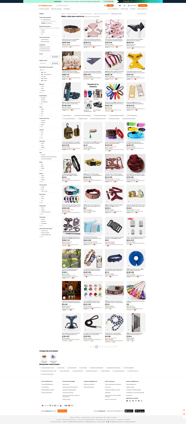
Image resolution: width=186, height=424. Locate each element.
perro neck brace (67, 115)
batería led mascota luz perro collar (49, 370)
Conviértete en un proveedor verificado (135, 392)
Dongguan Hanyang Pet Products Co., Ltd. (114, 77)
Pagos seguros (66, 384)
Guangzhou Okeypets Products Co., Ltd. (114, 180)
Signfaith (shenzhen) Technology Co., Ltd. (93, 275)
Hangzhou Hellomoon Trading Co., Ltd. (135, 275)
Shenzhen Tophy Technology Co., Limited (114, 149)
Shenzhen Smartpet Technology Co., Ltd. (71, 108)
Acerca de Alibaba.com (46, 381)
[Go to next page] (117, 346)
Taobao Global (99, 417)
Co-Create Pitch (45, 387)
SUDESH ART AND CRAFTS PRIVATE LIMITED (71, 45)
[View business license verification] (106, 422)
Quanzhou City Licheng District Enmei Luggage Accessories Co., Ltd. (136, 243)
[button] (105, 5)
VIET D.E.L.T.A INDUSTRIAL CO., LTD (135, 308)
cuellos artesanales (106, 370)
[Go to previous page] (90, 346)
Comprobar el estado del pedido (133, 389)
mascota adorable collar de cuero (98, 118)
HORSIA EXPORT (130, 339)
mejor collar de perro (65, 370)
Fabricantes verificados (89, 384)
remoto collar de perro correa (48, 367)
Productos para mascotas (86, 13)
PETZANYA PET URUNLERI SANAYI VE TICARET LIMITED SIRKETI (93, 180)
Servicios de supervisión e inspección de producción (71, 396)
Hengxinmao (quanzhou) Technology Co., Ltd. (136, 108)
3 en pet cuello (61, 367)
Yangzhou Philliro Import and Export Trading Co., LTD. (71, 77)
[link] (184, 410)
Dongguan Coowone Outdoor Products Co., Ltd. (114, 45)
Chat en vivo (108, 387)
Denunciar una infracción (110, 399)
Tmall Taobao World (86, 417)
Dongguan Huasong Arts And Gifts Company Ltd (93, 45)
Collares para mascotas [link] (116, 13)
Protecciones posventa (68, 392)
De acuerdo (55, 56)
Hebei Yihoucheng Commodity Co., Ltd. (92, 243)
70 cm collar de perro (132, 115)
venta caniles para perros (119, 370)
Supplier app (102, 411)
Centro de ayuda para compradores (113, 384)
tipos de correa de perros (92, 370)
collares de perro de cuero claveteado (83, 115)
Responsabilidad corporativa (47, 389)
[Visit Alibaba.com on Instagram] (136, 401)
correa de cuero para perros (47, 374)
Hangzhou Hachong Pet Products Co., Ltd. (136, 46)
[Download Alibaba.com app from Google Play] (140, 410)
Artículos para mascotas (72, 13)
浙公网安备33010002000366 (117, 421)
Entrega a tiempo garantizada (69, 389)
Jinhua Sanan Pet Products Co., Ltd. (70, 276)
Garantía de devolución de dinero (70, 387)
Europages (114, 417)
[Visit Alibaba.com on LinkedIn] (130, 401)
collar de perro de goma (114, 118)
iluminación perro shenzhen (100, 115)
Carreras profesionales (46, 392)
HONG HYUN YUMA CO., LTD (111, 275)
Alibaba (63, 13)
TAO (104, 417)
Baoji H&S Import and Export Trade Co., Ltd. (71, 212)
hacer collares (84, 367)
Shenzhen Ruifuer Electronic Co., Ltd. (135, 148)
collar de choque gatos (129, 367)
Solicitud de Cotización (89, 387)
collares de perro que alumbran (113, 367)
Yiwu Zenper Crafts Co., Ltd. (68, 308)
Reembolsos (108, 392)
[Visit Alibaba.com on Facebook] (127, 401)
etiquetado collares (83, 118)
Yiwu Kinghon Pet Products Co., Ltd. (113, 109)
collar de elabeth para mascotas (117, 115)
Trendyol (108, 417)
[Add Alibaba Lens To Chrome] (62, 410)
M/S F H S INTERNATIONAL (90, 211)
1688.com (78, 417)
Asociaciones (129, 395)
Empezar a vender (130, 387)
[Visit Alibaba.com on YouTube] (139, 401)
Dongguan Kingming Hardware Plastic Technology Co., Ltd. (136, 77)
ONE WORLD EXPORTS (110, 307)
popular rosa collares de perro (97, 367)
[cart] (125, 5)
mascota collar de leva (78, 370)
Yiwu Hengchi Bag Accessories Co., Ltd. (114, 244)
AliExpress (72, 417)
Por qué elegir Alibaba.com (47, 384)
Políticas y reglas (66, 399)
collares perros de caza (133, 370)
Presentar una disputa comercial (112, 389)
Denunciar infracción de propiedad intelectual (113, 396)
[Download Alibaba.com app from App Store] (129, 410)
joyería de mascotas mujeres (129, 118)
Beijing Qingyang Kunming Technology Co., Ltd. (71, 180)
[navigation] (49, 180)
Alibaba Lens (48, 411)
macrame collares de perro (69, 118)
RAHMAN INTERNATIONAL (90, 148)
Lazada (93, 417)
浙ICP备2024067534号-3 (130, 421)
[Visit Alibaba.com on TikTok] (142, 401)
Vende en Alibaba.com (131, 384)
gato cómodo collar (73, 367)
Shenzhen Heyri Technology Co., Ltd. (113, 211)
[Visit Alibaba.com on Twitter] (133, 401)
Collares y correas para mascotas (101, 13)
